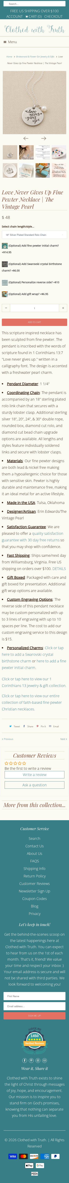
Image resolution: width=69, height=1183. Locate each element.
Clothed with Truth (31, 1140)
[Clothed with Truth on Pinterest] (31, 1060)
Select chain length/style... (18, 226)
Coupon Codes (34, 898)
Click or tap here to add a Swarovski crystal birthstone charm (33, 654)
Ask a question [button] (34, 784)
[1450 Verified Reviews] (34, 1054)
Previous (8, 739)
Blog (34, 906)
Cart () (35, 16)
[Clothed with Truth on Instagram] (38, 1060)
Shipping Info (34, 868)
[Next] (44, 138)
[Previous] (26, 138)
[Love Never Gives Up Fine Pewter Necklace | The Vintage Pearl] (34, 102)
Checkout (53, 16)
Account (14, 16)
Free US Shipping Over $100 (34, 11)
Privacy (34, 913)
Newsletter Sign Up (34, 891)
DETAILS (59, 568)
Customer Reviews (34, 883)
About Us (34, 853)
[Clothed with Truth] (34, 29)
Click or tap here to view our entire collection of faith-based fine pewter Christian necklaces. (32, 702)
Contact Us (34, 845)
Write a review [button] (34, 774)
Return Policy (35, 876)
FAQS (34, 861)
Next (63, 739)
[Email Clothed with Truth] (44, 1060)
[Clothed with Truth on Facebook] (24, 1060)
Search (34, 838)
